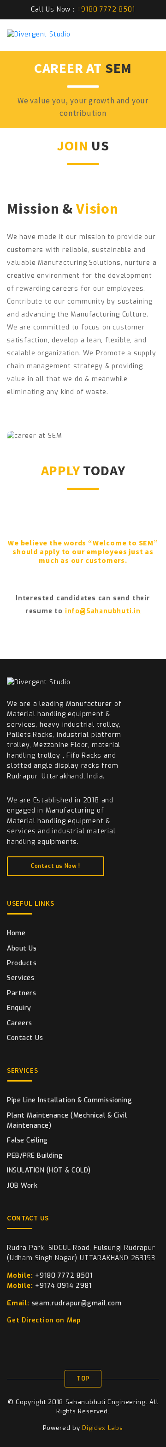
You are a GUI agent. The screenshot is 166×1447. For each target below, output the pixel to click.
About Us (21, 948)
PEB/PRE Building (35, 1155)
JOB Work (22, 1185)
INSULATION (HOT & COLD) (49, 1170)
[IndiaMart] (25, 1339)
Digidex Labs (102, 1428)
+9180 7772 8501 (49, 1275)
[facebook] (10, 1339)
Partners (21, 993)
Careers (19, 1023)
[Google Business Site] (56, 1339)
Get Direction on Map (45, 1320)
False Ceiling (27, 1140)
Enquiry (19, 1008)
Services (20, 978)
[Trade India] (71, 1339)
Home (16, 933)
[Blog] (87, 1339)
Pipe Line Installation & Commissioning (69, 1100)
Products (21, 963)
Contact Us (25, 1038)
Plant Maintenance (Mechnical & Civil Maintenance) (67, 1120)
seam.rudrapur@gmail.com (64, 1303)
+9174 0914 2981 (49, 1285)
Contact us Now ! (55, 866)
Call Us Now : (83, 9)
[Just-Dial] (41, 1339)
